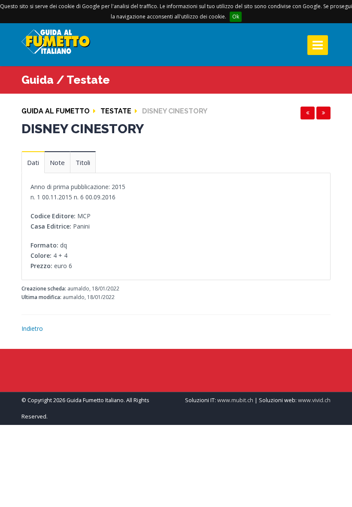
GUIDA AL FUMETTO (55, 111)
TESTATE (115, 111)
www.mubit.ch (235, 400)
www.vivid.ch (314, 400)
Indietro (32, 328)
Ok (235, 16)
